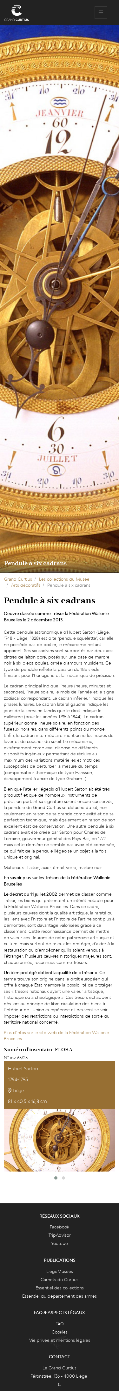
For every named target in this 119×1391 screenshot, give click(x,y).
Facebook (59, 1226)
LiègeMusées (59, 1271)
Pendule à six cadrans (35, 563)
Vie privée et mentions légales (59, 1340)
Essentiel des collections (60, 1287)
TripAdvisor (60, 1235)
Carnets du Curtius (59, 1279)
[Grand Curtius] (16, 12)
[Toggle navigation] (101, 12)
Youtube (59, 1243)
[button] (56, 1178)
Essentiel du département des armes (59, 1296)
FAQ (60, 1323)
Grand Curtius (18, 579)
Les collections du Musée (64, 579)
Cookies (60, 1331)
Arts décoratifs (25, 585)
